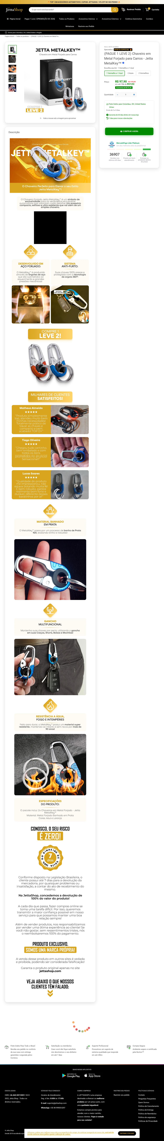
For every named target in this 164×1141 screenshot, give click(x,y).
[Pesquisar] (114, 9)
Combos (149, 19)
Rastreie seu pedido (122, 1095)
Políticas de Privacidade (148, 1121)
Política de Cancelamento (148, 1106)
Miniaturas (70, 26)
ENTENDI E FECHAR (127, 1133)
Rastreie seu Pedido (86, 26)
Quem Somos (143, 1102)
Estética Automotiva (133, 19)
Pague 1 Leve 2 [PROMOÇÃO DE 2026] (40, 19)
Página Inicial (15, 19)
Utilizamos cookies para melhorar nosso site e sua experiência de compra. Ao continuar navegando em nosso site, (70, 1133)
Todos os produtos (22, 36)
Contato (141, 1095)
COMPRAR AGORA (130, 131)
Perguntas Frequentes (147, 1099)
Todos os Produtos (66, 19)
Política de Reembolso (147, 1114)
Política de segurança (147, 1117)
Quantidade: (109, 95)
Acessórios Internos (87, 19)
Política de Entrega (145, 1110)
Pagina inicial (9, 36)
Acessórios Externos (110, 19)
